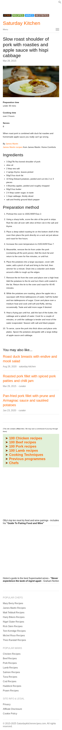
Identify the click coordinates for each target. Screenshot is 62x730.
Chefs (14, 463)
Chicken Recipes (11, 654)
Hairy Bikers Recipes (14, 617)
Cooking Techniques (26, 455)
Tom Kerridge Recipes (14, 631)
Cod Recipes (9, 681)
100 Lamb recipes (23, 450)
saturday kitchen (27, 366)
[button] (59, 3)
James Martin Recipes (14, 608)
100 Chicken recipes (25, 438)
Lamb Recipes (10, 667)
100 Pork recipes (22, 446)
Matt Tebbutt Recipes (13, 612)
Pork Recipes (10, 663)
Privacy (7, 704)
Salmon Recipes (11, 672)
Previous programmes (27, 459)
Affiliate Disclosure (12, 709)
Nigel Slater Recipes (13, 621)
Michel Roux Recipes (14, 635)
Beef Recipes (10, 658)
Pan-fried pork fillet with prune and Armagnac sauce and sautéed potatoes (29, 400)
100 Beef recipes (22, 442)
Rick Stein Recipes (12, 626)
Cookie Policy (10, 713)
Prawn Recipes (11, 690)
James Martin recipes (12, 147)
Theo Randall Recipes (14, 640)
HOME (7, 15)
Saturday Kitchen (21, 23)
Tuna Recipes (10, 677)
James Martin (12, 144)
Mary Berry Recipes (13, 603)
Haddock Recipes (12, 686)
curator (22, 386)
